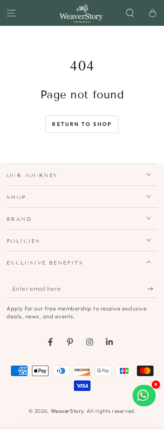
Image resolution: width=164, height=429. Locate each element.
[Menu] (11, 13)
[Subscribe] (152, 289)
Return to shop (82, 124)
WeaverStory (67, 411)
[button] (130, 13)
